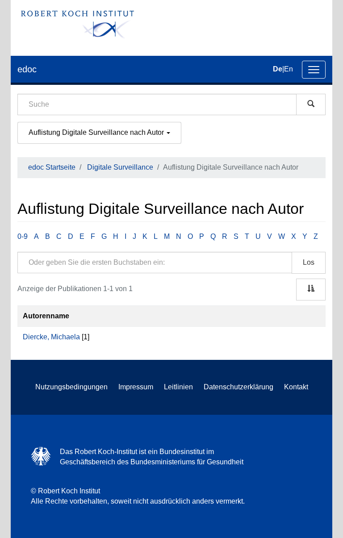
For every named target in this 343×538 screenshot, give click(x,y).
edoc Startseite (51, 167)
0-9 (22, 236)
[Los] (311, 104)
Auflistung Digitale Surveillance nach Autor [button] (97, 132)
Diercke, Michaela (51, 337)
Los (308, 262)
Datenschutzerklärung (238, 387)
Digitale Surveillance (120, 167)
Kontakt (296, 387)
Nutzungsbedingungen (71, 387)
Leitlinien (178, 387)
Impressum (135, 387)
